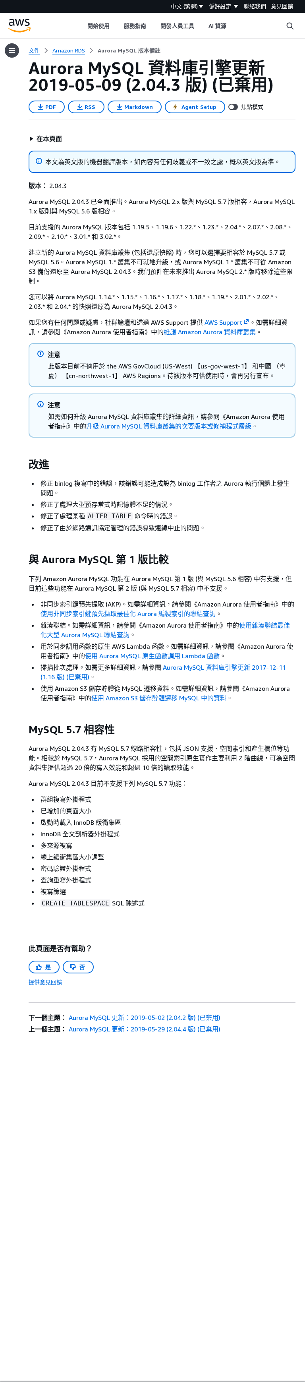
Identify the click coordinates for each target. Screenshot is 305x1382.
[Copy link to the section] (22, 465)
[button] (45, 139)
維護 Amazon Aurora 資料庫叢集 (210, 332)
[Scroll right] (232, 25)
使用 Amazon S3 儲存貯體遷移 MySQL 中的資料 (158, 698)
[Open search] (290, 26)
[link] (129, 50)
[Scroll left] (81, 25)
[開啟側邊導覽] (12, 50)
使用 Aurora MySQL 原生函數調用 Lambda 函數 (152, 656)
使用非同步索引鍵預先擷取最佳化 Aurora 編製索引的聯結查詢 (128, 614)
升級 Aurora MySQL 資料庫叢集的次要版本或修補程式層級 (168, 426)
